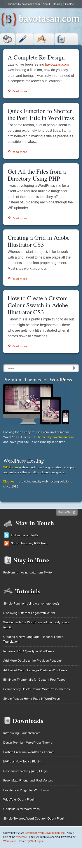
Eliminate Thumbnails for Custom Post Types (34, 679)
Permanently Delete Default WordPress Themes (36, 689)
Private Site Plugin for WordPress (26, 790)
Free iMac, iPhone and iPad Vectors (28, 780)
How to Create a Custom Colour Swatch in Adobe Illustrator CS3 (38, 305)
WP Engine (11, 467)
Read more (19, 91)
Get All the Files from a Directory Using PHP (37, 174)
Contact (69, 4)
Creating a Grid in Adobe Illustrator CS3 (39, 240)
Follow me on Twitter (25, 535)
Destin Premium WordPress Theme (27, 742)
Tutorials (44, 39)
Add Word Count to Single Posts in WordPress (35, 670)
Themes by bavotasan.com (24, 4)
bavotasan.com (57, 64)
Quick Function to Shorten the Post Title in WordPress (41, 114)
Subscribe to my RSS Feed (29, 543)
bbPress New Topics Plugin (22, 761)
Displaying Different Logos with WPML (29, 613)
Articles (24, 39)
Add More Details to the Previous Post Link (32, 660)
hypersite (21, 837)
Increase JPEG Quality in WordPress (28, 651)
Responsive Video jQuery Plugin (25, 771)
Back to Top (64, 512)
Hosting (57, 4)
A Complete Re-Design (36, 57)
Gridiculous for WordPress (21, 809)
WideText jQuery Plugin (19, 799)
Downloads (66, 39)
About (46, 4)
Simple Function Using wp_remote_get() (31, 603)
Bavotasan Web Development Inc (45, 832)
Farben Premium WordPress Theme (28, 752)
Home (7, 39)
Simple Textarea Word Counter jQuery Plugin (34, 818)
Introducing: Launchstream (21, 733)
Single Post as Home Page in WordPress (31, 698)
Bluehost (9, 481)
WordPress (9, 841)
